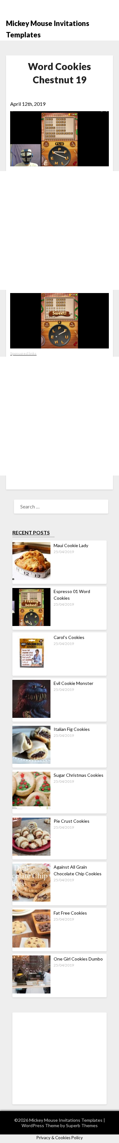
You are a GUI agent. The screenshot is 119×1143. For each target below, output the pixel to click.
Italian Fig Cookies (72, 729)
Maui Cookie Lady (71, 545)
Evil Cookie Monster (73, 683)
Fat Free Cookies (70, 913)
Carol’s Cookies (69, 637)
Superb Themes (82, 1125)
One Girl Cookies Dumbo (78, 958)
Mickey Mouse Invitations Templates (47, 29)
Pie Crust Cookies (71, 821)
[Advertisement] (59, 230)
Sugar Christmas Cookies (78, 775)
